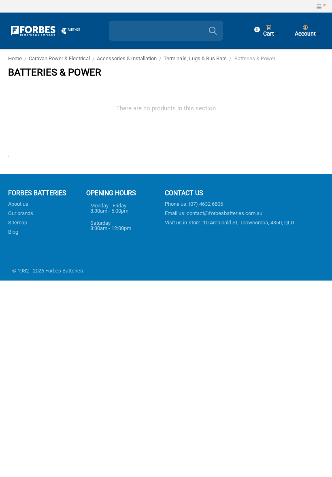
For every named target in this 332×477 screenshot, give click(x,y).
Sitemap (17, 223)
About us (18, 204)
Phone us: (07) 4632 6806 (194, 204)
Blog (13, 232)
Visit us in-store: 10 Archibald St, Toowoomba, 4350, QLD (229, 223)
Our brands (20, 213)
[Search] (213, 31)
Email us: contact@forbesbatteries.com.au (213, 213)
